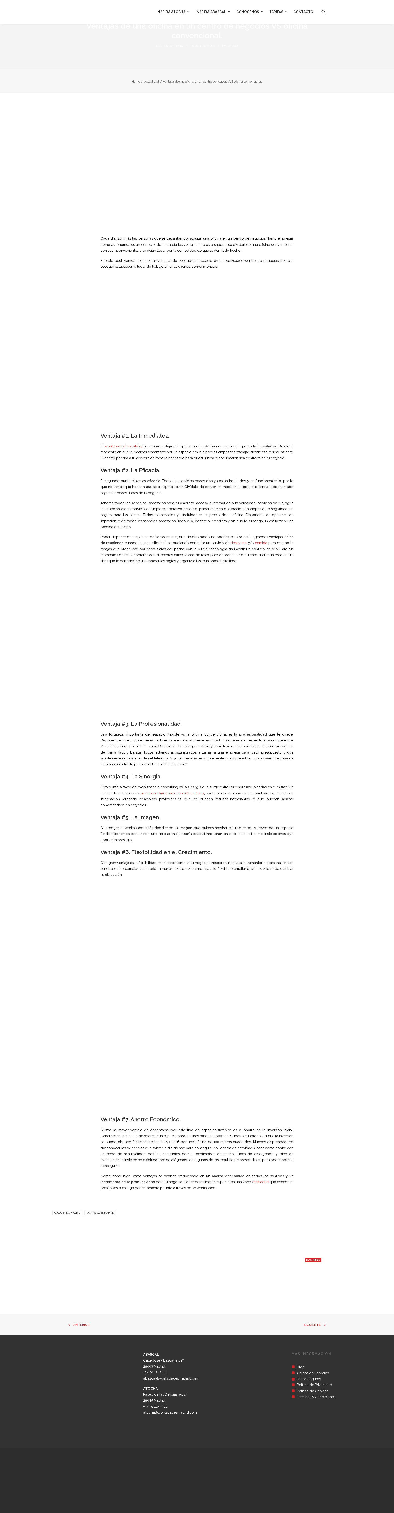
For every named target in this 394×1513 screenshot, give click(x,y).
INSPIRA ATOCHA (171, 12)
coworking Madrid (67, 1212)
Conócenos (247, 12)
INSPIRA (232, 46)
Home (136, 81)
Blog (301, 1367)
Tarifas (276, 12)
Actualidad (205, 46)
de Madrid (260, 1182)
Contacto (303, 12)
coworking (133, 446)
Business (313, 1259)
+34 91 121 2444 (155, 1372)
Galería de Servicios (313, 1373)
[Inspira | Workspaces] (83, 12)
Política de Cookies (312, 1391)
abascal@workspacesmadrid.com (170, 1378)
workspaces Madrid (100, 1212)
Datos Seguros (309, 1379)
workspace (114, 446)
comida (261, 543)
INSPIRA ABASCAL (211, 12)
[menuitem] (172, 12)
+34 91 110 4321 (155, 1406)
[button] (323, 12)
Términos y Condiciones (316, 1397)
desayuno (239, 543)
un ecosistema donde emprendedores (172, 793)
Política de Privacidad (314, 1385)
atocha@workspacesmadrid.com (170, 1412)
